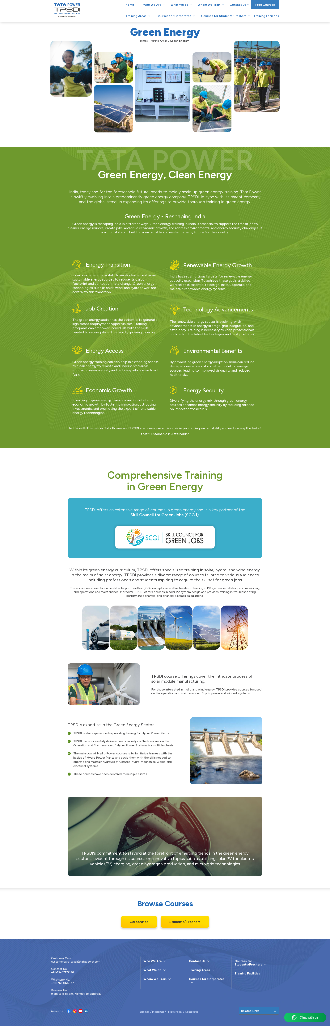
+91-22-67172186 (62, 972)
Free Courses (265, 4)
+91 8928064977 (62, 983)
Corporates (139, 922)
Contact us (191, 1011)
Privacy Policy (174, 1011)
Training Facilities (266, 16)
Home (129, 4)
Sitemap (145, 1011)
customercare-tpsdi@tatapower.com (75, 961)
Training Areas (136, 16)
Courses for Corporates (173, 16)
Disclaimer (158, 1011)
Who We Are (152, 4)
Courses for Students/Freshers (223, 16)
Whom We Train (209, 4)
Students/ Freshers (185, 922)
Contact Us (238, 4)
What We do (179, 4)
